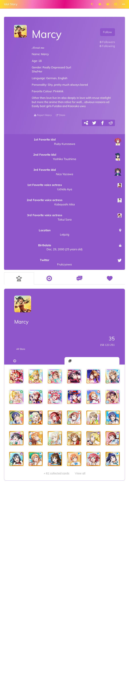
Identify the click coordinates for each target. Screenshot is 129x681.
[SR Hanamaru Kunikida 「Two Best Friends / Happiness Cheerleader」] (74, 438)
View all (64, 473)
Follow (107, 32)
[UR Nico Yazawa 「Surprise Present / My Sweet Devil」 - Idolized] (74, 376)
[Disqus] (64, 534)
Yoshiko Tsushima (54, 157)
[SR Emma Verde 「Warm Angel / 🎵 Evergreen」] (112, 438)
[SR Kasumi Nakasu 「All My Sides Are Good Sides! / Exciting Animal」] (93, 418)
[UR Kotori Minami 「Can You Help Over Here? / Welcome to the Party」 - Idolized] (55, 376)
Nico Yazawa (53, 172)
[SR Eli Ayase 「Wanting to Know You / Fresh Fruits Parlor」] (93, 438)
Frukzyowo (56, 262)
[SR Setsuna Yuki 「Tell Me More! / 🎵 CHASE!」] (16, 459)
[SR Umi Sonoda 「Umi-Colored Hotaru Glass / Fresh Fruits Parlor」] (112, 418)
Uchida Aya (49, 187)
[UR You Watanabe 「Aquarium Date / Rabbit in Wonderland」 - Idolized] (112, 376)
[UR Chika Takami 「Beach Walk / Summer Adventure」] (93, 397)
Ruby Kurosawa (54, 142)
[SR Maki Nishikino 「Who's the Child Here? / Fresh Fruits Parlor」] (55, 418)
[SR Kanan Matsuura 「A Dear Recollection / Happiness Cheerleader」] (112, 459)
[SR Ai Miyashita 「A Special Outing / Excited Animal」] (36, 418)
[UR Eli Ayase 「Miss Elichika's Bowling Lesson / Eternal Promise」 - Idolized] (16, 397)
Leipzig (54, 232)
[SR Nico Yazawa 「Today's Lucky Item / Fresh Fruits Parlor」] (16, 438)
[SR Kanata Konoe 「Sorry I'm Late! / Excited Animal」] (36, 459)
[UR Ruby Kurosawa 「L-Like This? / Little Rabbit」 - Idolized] (55, 397)
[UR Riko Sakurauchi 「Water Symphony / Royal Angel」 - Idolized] (36, 397)
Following (107, 46)
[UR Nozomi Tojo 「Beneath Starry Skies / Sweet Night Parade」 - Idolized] (74, 397)
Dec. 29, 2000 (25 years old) (60, 247)
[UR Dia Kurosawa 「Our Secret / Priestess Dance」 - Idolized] (93, 376)
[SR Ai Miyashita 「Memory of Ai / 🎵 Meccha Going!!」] (55, 438)
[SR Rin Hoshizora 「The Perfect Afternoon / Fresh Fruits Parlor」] (74, 459)
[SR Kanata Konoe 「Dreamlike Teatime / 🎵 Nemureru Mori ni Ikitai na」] (36, 438)
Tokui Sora (49, 217)
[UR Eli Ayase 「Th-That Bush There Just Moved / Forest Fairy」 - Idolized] (36, 376)
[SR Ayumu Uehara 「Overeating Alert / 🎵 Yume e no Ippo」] (74, 418)
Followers (107, 42)
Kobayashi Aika (51, 202)
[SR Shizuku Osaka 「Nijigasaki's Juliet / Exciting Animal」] (55, 459)
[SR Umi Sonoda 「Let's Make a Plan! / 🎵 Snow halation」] (16, 418)
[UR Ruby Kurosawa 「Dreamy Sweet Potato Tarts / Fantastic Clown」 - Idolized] (16, 376)
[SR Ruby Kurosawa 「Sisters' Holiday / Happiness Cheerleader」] (93, 459)
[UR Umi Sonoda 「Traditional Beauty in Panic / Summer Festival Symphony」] (112, 397)
